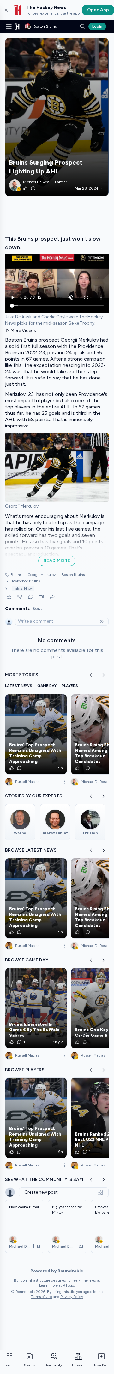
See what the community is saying (47, 1179)
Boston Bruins (71, 574)
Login (97, 26)
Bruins (16, 574)
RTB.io (68, 1285)
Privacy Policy (71, 1297)
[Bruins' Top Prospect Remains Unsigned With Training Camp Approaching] (36, 734)
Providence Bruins (23, 581)
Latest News (23, 588)
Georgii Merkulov (40, 574)
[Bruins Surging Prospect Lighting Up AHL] (56, 117)
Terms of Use (41, 1297)
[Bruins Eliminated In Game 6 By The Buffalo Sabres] (36, 1008)
